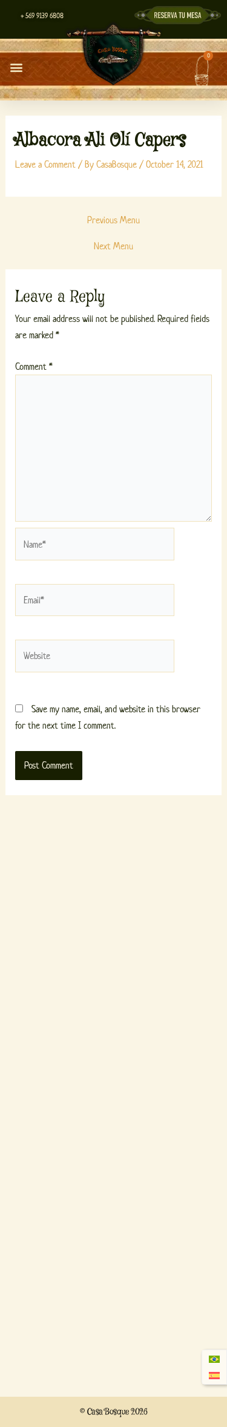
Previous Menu (113, 220)
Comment (34, 366)
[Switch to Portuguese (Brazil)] (214, 1359)
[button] (16, 67)
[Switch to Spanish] (214, 1376)
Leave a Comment (45, 164)
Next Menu (113, 246)
